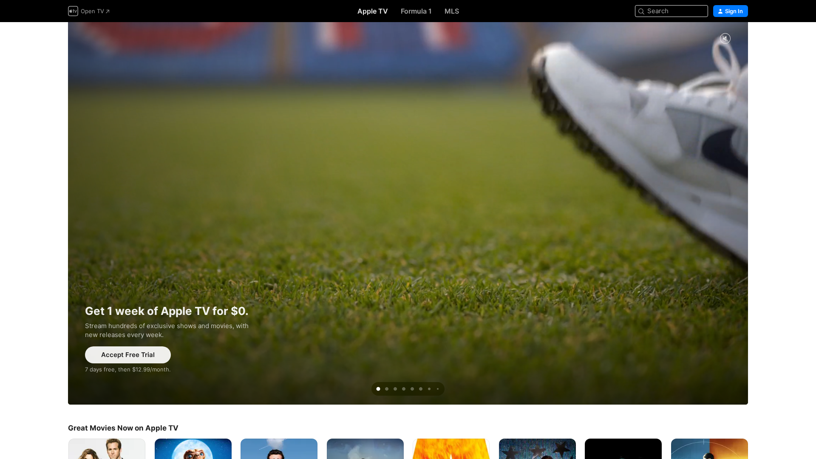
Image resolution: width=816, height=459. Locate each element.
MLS (452, 11)
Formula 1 (416, 11)
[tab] (378, 389)
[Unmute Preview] (725, 38)
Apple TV (372, 11)
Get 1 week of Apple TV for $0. (408, 213)
